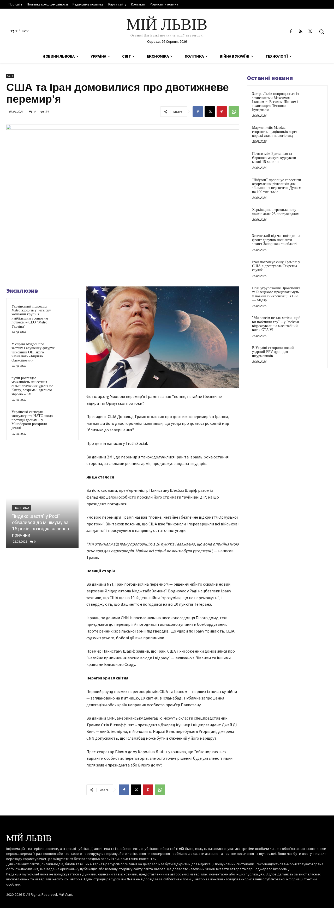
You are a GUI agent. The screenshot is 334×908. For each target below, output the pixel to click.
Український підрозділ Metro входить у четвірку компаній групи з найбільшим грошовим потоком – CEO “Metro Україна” (31, 316)
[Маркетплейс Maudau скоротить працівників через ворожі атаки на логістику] (313, 134)
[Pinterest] (222, 111)
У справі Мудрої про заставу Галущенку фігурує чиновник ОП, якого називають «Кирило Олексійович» (33, 352)
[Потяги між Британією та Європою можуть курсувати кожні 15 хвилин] (313, 160)
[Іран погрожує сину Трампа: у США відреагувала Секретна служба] (313, 268)
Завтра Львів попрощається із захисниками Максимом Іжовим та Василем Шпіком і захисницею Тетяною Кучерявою (275, 102)
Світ (10, 75)
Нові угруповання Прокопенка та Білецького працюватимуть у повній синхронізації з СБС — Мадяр (276, 294)
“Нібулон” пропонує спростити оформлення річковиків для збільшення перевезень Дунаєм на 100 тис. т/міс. (276, 186)
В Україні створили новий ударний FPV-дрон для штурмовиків (273, 352)
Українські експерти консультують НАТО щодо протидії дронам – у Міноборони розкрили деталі (32, 420)
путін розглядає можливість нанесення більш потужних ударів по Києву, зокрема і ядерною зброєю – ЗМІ (32, 386)
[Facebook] (290, 31)
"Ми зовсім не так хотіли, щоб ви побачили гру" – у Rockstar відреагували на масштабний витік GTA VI (276, 324)
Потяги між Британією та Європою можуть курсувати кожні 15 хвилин (274, 158)
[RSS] (300, 31)
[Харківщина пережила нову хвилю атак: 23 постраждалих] (313, 216)
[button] (321, 31)
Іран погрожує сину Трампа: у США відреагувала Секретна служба (276, 266)
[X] (310, 31)
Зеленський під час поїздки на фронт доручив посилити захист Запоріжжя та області (276, 240)
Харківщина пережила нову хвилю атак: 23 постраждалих (275, 212)
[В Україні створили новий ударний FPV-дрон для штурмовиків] (313, 354)
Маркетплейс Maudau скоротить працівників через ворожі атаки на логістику (274, 132)
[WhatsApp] (234, 111)
